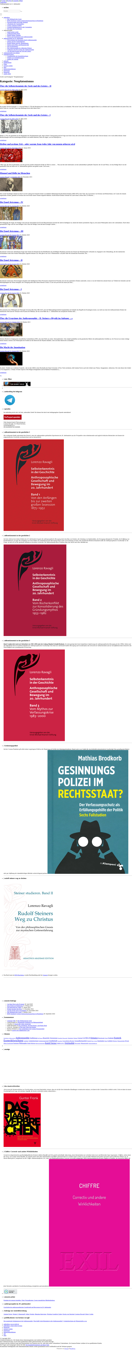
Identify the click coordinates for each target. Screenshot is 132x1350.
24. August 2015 (14, 264)
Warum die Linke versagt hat (22, 1024)
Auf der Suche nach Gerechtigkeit (16, 1010)
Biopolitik (46, 1038)
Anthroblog (3, 2)
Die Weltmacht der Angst (14, 1012)
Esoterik (117, 1038)
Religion (33, 1043)
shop (5, 1335)
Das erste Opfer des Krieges (28, 1027)
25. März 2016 (14, 90)
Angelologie (6, 1038)
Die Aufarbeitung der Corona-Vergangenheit (31, 1029)
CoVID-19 (86, 1038)
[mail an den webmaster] (21, 1)
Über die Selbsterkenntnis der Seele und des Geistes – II (25, 86)
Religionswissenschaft (40, 1043)
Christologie (70, 1038)
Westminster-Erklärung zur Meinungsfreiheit (30, 1022)
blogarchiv (7, 1327)
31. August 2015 (14, 206)
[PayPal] (9, 1)
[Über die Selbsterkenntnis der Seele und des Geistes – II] (11, 103)
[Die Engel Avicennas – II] (11, 278)
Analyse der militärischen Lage (21, 1030)
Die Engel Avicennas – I (11, 289)
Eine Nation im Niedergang (15, 1006)
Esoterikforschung (13, 1040)
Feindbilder (25, 1041)
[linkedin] (15, 1)
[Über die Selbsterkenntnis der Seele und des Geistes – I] (11, 132)
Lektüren (110, 1041)
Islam (106, 1041)
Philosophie (23, 1043)
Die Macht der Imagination (12, 347)
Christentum (53, 1038)
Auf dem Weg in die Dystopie (15, 1004)
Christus (75, 1038)
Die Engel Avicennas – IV (11, 202)
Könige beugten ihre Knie (14, 1009)
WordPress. (72, 1348)
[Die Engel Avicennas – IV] (11, 219)
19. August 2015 (14, 293)
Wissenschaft (84, 1043)
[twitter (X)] (3, 1)
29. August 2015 (14, 235)
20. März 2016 (14, 119)
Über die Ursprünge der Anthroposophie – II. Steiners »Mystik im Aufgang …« (36, 318)
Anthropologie (12, 1038)
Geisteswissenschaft (44, 1041)
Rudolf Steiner (51, 1043)
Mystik (127, 1041)
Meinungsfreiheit (121, 1041)
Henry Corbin (94, 1041)
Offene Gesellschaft (8, 1043)
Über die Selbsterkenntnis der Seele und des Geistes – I (25, 115)
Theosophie (77, 1043)
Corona (80, 1038)
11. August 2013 (14, 351)
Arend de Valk (11, 1021)
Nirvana (66, 1348)
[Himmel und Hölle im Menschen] (11, 190)
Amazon (45, 975)
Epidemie (111, 1038)
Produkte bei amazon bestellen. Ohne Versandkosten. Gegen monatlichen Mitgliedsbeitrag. (29, 1300)
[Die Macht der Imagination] (11, 365)
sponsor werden (8, 1329)
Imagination (100, 1041)
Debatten (94, 1038)
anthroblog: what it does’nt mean (13, 1325)
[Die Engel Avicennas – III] (11, 248)
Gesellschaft (53, 1041)
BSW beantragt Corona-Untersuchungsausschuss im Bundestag (25, 1014)
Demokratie (101, 1038)
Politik (29, 1043)
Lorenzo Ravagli (5, 90)
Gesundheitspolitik (81, 1041)
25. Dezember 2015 (15, 148)
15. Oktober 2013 (15, 322)
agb (5, 1334)
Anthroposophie (22, 1038)
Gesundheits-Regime (68, 1041)
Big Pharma (40, 1038)
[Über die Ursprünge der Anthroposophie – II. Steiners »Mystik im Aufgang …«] (11, 336)
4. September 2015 (15, 177)
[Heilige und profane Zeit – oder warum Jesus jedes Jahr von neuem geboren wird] (11, 161)
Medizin (115, 1041)
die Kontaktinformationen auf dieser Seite (37, 1345)
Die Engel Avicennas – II (11, 260)
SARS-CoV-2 (60, 1043)
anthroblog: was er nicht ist (11, 1324)
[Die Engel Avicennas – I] (11, 307)
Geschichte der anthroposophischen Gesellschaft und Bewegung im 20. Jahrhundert (27, 1307)
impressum (7, 1330)
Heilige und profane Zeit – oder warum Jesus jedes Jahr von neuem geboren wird (37, 144)
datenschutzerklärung (10, 1332)
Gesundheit (60, 1041)
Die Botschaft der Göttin (14, 1007)
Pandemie (16, 1043)
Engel (106, 1038)
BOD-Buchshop (19, 975)
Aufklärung (33, 1038)
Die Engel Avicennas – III (11, 231)
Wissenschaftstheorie (92, 1043)
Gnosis (89, 1041)
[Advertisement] (57, 1067)
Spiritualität (69, 1043)
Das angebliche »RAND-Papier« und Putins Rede (32, 1025)
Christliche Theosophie (62, 1038)
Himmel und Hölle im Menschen (15, 173)
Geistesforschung (33, 1041)
